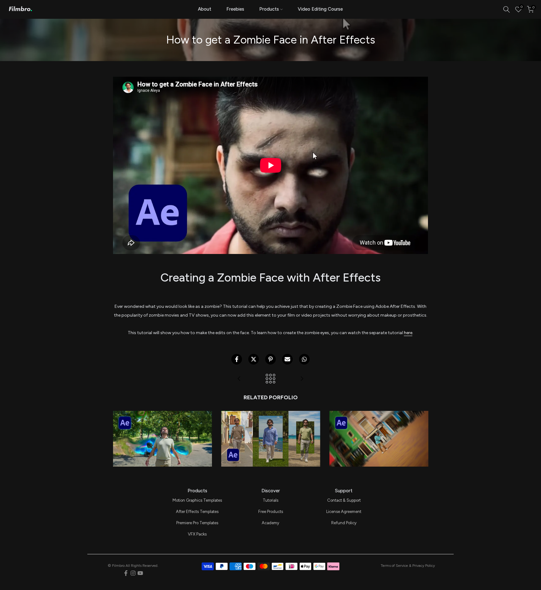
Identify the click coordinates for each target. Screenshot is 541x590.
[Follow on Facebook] (126, 573)
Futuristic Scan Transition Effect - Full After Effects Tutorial (162, 415)
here (408, 332)
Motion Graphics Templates (197, 500)
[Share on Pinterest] (270, 359)
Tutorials (270, 500)
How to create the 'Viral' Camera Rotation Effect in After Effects (378, 415)
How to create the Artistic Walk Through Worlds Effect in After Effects (270, 415)
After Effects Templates (197, 511)
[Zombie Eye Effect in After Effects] (239, 379)
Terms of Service (394, 565)
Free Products (270, 511)
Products (269, 9)
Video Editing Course (320, 9)
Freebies (235, 9)
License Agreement (343, 511)
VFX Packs (197, 534)
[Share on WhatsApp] (304, 359)
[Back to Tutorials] (270, 379)
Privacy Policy (423, 565)
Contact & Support (344, 500)
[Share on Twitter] (253, 359)
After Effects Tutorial (162, 429)
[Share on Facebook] (236, 359)
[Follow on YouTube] (140, 573)
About (204, 9)
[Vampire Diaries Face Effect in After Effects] (301, 379)
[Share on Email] (287, 359)
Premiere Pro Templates (197, 522)
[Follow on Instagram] (133, 573)
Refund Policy (344, 522)
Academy (270, 522)
